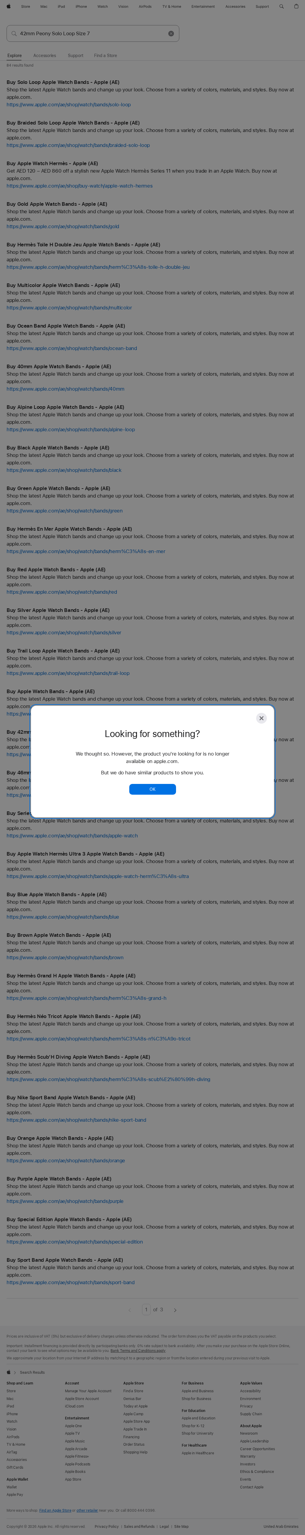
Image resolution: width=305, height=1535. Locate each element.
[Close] (261, 718)
